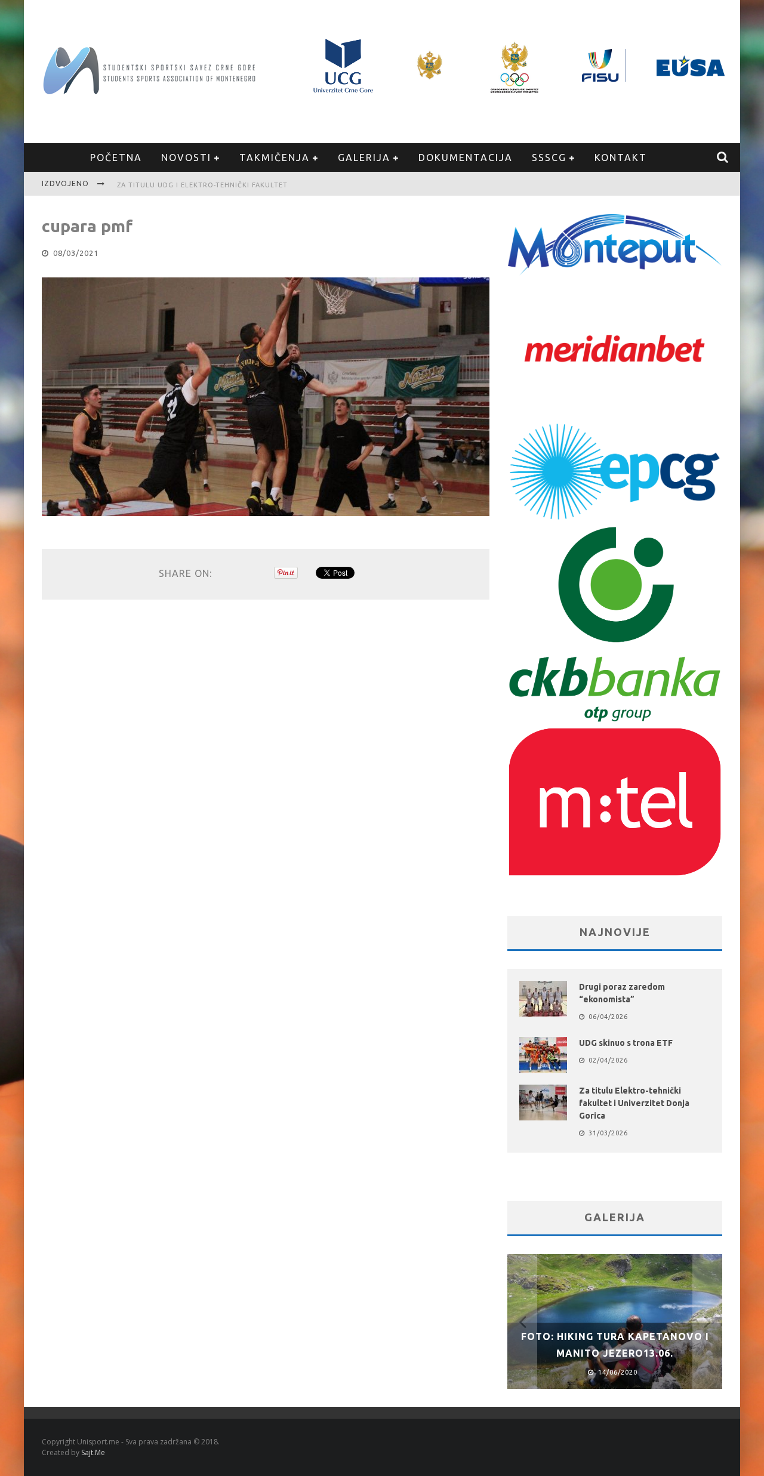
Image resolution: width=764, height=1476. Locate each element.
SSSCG (549, 157)
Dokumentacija (465, 157)
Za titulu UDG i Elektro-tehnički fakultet (202, 185)
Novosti (186, 157)
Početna (116, 157)
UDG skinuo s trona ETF (626, 1043)
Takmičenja (274, 157)
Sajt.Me (93, 1452)
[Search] (723, 157)
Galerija (364, 157)
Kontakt (620, 157)
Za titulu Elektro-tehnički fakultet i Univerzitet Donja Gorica (634, 1103)
